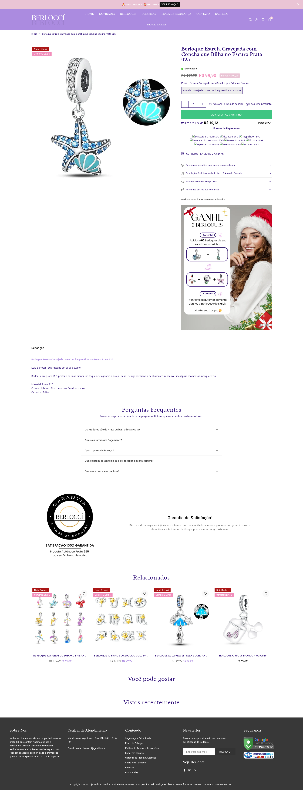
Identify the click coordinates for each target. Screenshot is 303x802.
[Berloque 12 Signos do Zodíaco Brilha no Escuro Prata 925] (60, 619)
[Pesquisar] (250, 19)
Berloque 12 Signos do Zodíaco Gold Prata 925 (125, 655)
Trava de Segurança (176, 13)
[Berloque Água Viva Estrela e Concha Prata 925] (182, 619)
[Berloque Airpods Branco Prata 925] (242, 619)
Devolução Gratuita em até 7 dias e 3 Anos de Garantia (214, 173)
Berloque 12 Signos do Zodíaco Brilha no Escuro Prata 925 (72, 655)
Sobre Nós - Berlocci (135, 762)
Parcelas (263, 122)
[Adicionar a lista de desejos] (83, 593)
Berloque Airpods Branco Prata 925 (243, 655)
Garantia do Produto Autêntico (140, 757)
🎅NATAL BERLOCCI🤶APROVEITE (150, 4)
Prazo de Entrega (134, 743)
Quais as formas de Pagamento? (103, 440)
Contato (203, 13)
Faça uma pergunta (260, 104)
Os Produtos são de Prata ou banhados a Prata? (112, 429)
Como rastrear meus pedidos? (102, 471)
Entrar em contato (134, 753)
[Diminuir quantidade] (184, 104)
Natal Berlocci (40, 49)
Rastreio (221, 13)
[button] (269, 19)
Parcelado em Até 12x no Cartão (202, 189)
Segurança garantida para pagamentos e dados (210, 165)
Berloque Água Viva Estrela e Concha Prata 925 (186, 655)
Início (34, 34)
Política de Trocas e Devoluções (142, 748)
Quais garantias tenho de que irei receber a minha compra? (119, 460)
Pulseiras (149, 13)
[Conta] (257, 19)
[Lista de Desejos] (263, 19)
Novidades (107, 13)
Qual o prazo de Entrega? (99, 450)
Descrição (37, 348)
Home (89, 13)
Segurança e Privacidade (138, 738)
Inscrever (225, 751)
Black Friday (156, 24)
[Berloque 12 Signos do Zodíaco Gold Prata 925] (121, 619)
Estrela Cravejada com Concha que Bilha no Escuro (212, 90)
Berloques (128, 13)
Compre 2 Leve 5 (42, 54)
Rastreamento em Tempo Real (201, 181)
